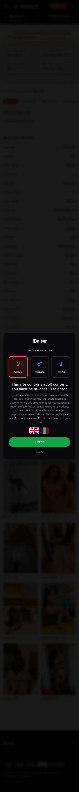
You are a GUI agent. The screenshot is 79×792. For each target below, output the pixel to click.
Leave (39, 451)
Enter (39, 442)
